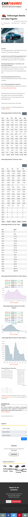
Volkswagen (23, 23)
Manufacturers (7, 23)
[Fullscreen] (23, 113)
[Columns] (25, 113)
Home (1, 23)
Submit (24, 439)
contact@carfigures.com (6, 397)
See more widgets (5, 411)
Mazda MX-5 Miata (11, 88)
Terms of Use (7, 510)
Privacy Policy (15, 510)
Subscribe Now (16, 501)
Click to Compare (14, 302)
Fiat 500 (3, 88)
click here (7, 108)
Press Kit (22, 510)
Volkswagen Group (15, 23)
